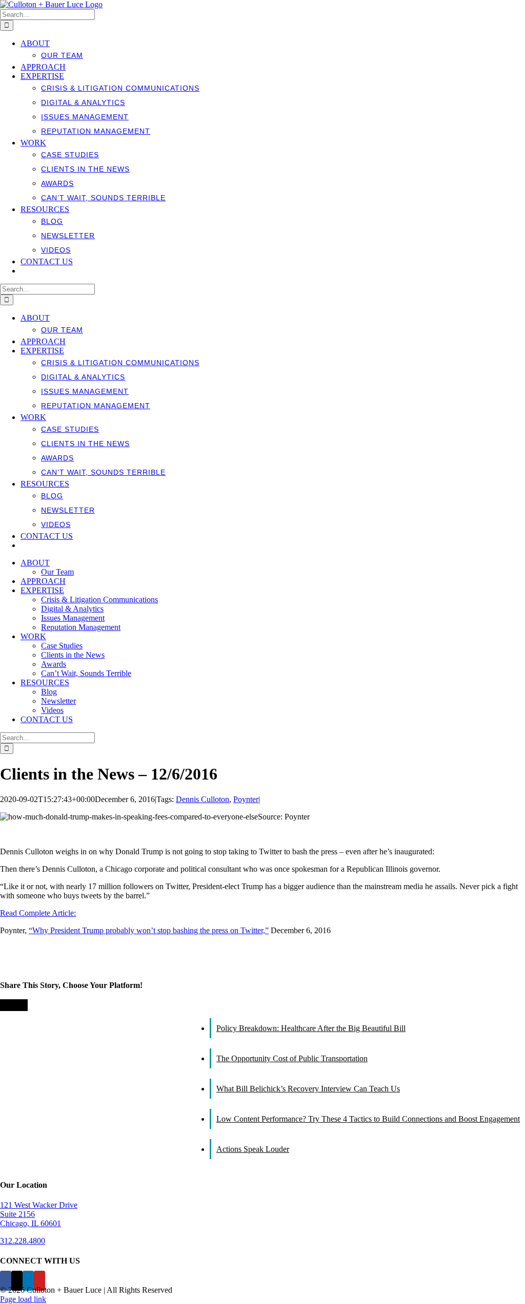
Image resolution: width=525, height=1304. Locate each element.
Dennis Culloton (202, 799)
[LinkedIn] (28, 1281)
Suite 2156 (17, 1214)
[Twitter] (17, 1281)
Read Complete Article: (38, 913)
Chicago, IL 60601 (30, 1223)
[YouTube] (39, 1281)
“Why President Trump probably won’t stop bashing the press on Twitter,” (149, 930)
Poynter (245, 799)
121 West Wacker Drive (38, 1205)
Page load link (23, 1299)
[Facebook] (5, 1281)
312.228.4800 (22, 1240)
